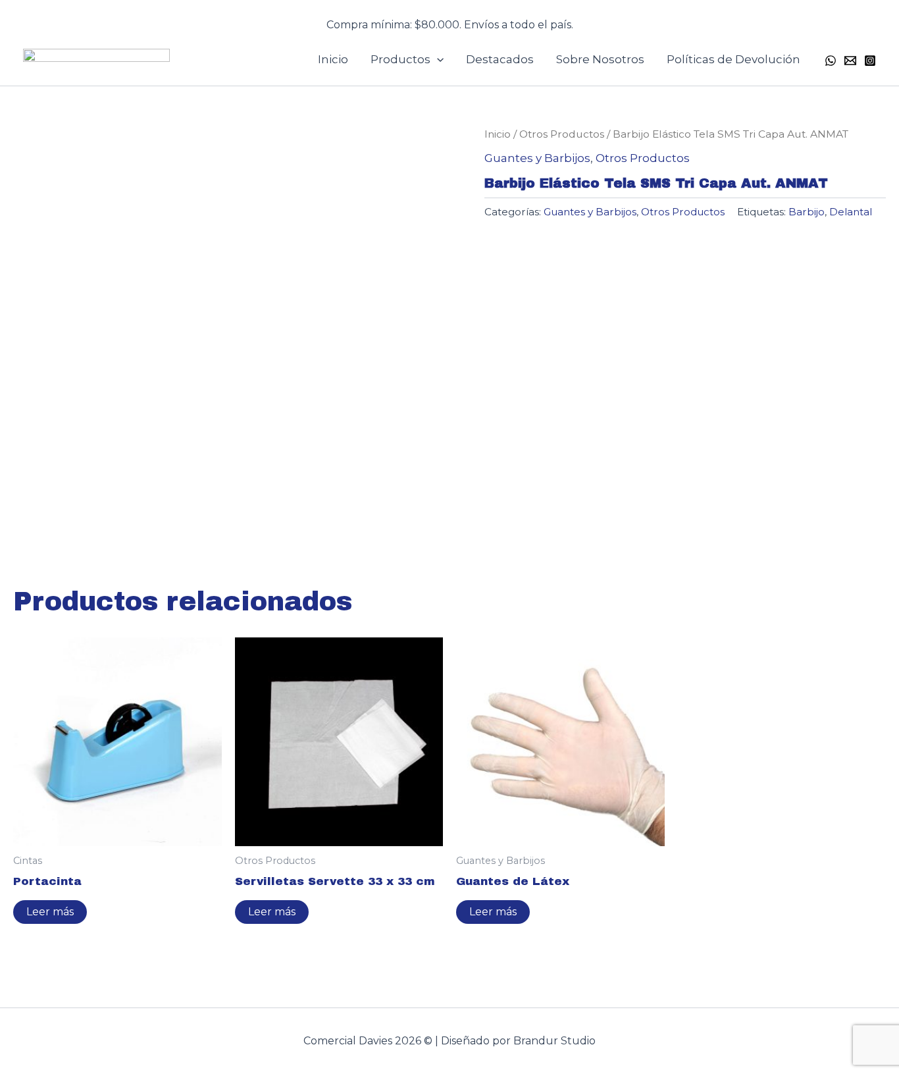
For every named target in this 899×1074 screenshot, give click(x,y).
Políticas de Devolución (733, 59)
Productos (400, 59)
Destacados (500, 59)
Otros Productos (561, 134)
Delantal (850, 211)
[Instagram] (870, 61)
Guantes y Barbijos (537, 158)
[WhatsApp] (830, 61)
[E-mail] (850, 61)
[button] (450, 16)
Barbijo (806, 211)
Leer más (50, 911)
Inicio (333, 59)
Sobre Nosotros (600, 59)
